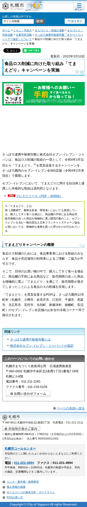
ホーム (6, 30)
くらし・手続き (22, 30)
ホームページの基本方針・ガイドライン (31, 492)
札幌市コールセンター (20, 448)
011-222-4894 (24, 463)
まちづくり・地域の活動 (49, 30)
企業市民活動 (24, 34)
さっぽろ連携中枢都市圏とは (30, 339)
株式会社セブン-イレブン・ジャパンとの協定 (42, 345)
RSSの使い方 (15, 497)
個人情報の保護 (16, 486)
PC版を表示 (75, 21)
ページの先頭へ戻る (71, 408)
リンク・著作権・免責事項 (23, 481)
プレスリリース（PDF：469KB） (39, 196)
